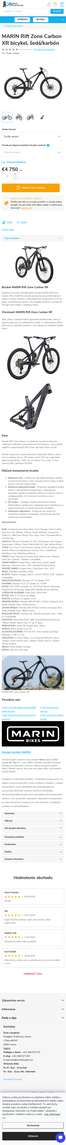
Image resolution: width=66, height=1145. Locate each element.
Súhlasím (33, 1136)
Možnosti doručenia (16, 162)
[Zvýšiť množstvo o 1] (14, 174)
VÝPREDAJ (22, 19)
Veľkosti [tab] (8, 820)
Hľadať (57, 11)
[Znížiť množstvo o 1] (14, 178)
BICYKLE (41, 19)
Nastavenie (33, 1125)
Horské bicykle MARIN (16, 752)
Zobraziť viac (33, 974)
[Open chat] (60, 1138)
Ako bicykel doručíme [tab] (15, 828)
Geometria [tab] (9, 813)
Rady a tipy (9, 1018)
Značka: (8, 229)
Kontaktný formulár (12, 1079)
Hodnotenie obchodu (33, 877)
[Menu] (62, 4)
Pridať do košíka (33, 188)
